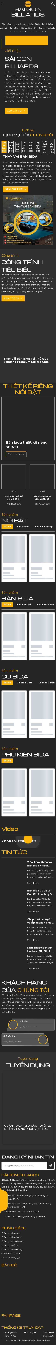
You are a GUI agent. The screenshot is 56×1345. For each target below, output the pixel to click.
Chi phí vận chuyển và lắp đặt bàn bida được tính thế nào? (39, 923)
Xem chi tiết (15, 111)
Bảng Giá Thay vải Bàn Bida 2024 (25, 1127)
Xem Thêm (33, 883)
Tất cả (7, 526)
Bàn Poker (23, 526)
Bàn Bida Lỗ (24, 604)
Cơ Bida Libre (24, 682)
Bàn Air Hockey (44, 526)
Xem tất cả (12, 298)
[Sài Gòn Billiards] (28, 4)
